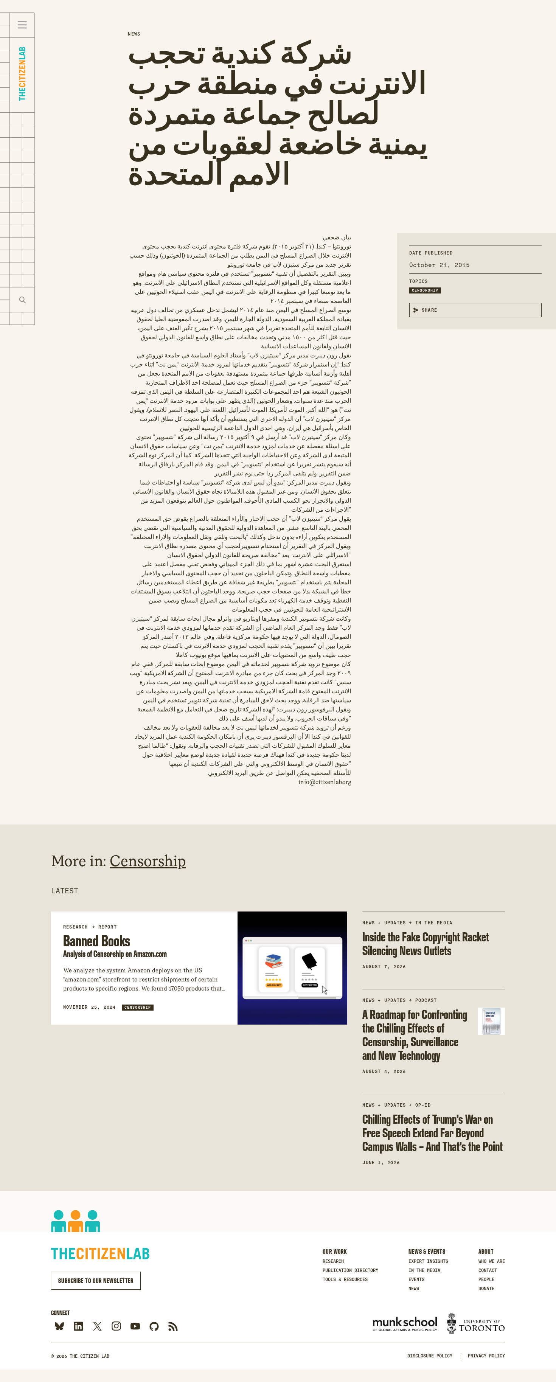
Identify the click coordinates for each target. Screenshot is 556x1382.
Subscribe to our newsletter (96, 1280)
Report (107, 927)
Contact (487, 1270)
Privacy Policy (486, 1356)
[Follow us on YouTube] (135, 1326)
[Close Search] (47, 299)
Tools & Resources (345, 1279)
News (134, 34)
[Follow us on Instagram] (116, 1326)
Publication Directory (350, 1270)
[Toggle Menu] (22, 25)
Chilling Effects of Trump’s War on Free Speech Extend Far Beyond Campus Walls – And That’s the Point (432, 1132)
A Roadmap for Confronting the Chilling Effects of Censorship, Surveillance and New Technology (414, 1034)
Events (416, 1279)
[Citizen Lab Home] (22, 75)
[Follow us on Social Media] (154, 1326)
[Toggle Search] (22, 299)
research (75, 927)
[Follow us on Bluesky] (59, 1326)
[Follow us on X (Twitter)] (97, 1326)
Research (333, 1261)
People (486, 1279)
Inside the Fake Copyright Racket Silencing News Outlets (425, 943)
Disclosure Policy (429, 1356)
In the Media (433, 922)
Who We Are (491, 1261)
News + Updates (384, 922)
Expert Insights (428, 1261)
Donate (486, 1288)
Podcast (426, 1000)
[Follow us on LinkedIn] (78, 1326)
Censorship (425, 290)
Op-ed (423, 1105)
